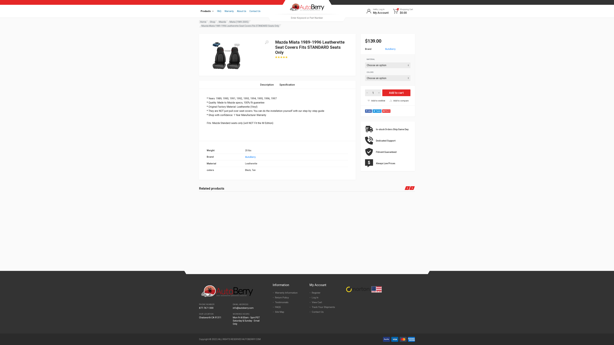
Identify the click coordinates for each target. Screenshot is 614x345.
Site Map (279, 311)
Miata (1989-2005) (239, 22)
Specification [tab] (287, 84)
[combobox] (307, 17)
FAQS (278, 307)
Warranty (229, 11)
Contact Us (254, 11)
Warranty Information (286, 292)
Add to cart (396, 92)
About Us (241, 11)
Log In (315, 297)
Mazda (222, 22)
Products (206, 11)
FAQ (219, 11)
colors (370, 72)
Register (316, 292)
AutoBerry (390, 49)
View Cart (317, 302)
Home (203, 22)
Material (371, 59)
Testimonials (281, 302)
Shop (212, 22)
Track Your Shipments (323, 307)
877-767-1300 (206, 308)
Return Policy (282, 297)
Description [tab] (267, 84)
